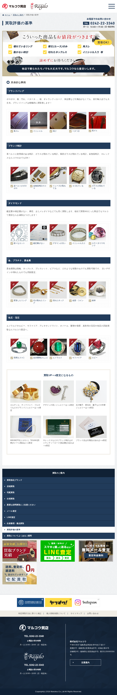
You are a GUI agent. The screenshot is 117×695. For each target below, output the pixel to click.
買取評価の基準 (13, 530)
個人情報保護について (55, 613)
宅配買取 (11, 492)
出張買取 (11, 499)
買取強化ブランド (14, 480)
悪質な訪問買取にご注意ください (21, 505)
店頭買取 (11, 486)
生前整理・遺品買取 (15, 523)
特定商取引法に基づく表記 (29, 613)
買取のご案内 (18, 15)
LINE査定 (11, 517)
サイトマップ (76, 613)
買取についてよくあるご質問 (19, 536)
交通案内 (85, 662)
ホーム (7, 15)
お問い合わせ (93, 613)
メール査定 (11, 511)
